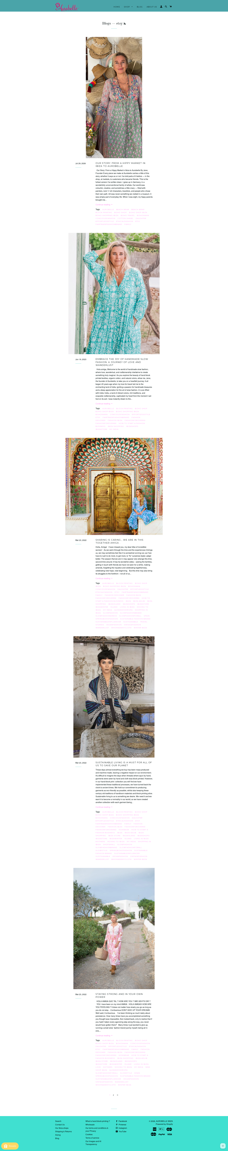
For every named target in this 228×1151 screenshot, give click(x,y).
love (98, 1067)
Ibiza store (114, 836)
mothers (100, 841)
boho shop (120, 212)
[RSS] (125, 24)
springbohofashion (107, 619)
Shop (127, 7)
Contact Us (60, 1124)
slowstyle (101, 850)
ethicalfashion (124, 221)
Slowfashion (110, 613)
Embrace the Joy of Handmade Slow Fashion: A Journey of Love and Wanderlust (122, 362)
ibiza (128, 601)
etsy (137, 221)
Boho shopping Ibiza (107, 215)
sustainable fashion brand (135, 619)
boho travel (128, 215)
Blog (140, 7)
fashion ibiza (115, 420)
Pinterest (122, 1124)
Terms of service (92, 1137)
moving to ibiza (116, 841)
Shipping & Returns (63, 1131)
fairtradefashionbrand (109, 224)
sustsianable (130, 622)
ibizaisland (114, 604)
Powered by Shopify (164, 1124)
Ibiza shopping (116, 426)
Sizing (58, 1134)
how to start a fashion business (123, 599)
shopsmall (109, 844)
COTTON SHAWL (125, 218)
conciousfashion (105, 218)
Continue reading (103, 204)
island (114, 607)
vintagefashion (132, 625)
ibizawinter (102, 607)
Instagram (122, 1128)
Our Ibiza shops (61, 1128)
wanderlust (102, 628)
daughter (141, 218)
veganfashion (114, 625)
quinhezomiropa (123, 610)
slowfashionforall (130, 616)
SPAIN (147, 616)
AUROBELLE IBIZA (164, 1121)
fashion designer (114, 595)
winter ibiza (140, 628)
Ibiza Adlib (139, 601)
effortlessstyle (105, 221)
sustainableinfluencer (108, 622)
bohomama (143, 215)
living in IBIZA (127, 607)
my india (114, 429)
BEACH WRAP (138, 209)
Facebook (122, 1121)
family (127, 224)
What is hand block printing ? (98, 1121)
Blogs (106, 23)
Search (58, 1121)
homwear (124, 830)
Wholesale (90, 1124)
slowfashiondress (106, 616)
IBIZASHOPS (132, 426)
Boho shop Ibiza (138, 212)
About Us (152, 7)
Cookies (89, 1134)
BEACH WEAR (122, 209)
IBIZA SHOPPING (125, 1058)
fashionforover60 (106, 423)
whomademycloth (121, 628)
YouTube (122, 1131)
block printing (104, 212)
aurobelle (108, 209)
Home (117, 7)
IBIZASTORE (101, 429)
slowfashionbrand (131, 613)
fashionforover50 (135, 420)
